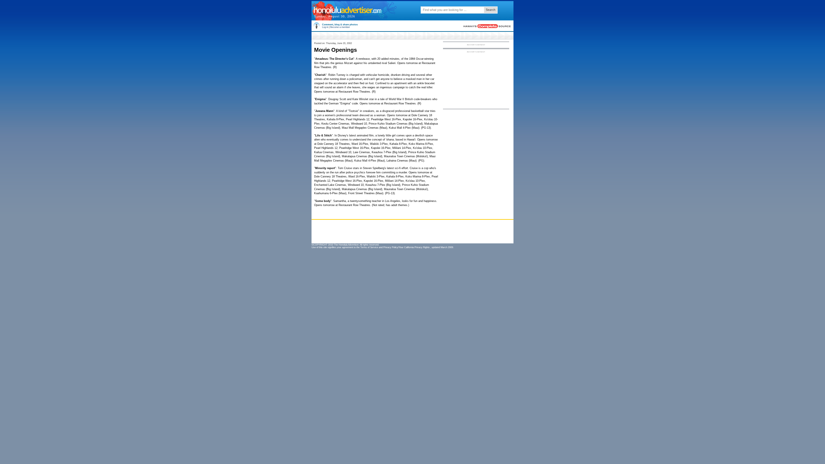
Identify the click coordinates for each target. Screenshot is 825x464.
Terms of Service (369, 247)
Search (490, 9)
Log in (325, 27)
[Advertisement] (476, 80)
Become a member (340, 27)
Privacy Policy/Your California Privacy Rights (406, 247)
